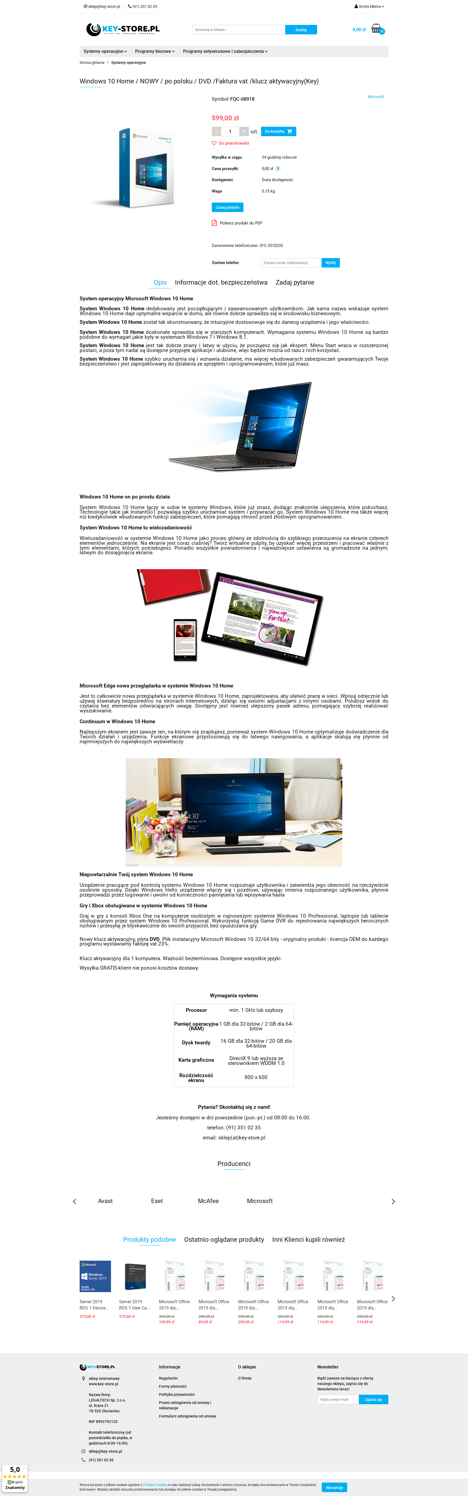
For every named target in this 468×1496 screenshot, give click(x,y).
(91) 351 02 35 (101, 1460)
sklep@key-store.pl (105, 1451)
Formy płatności (173, 1386)
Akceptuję (334, 1487)
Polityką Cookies (155, 1485)
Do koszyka (275, 131)
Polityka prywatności (177, 1394)
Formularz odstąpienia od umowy (187, 1416)
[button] (169, 1367)
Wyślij (331, 262)
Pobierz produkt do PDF (241, 223)
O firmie (245, 1378)
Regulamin (168, 1378)
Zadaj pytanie (227, 207)
